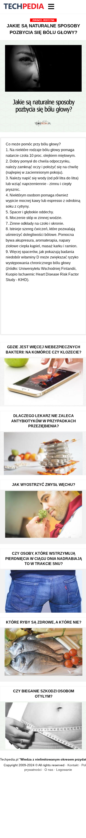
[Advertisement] (43, 305)
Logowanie (64, 769)
